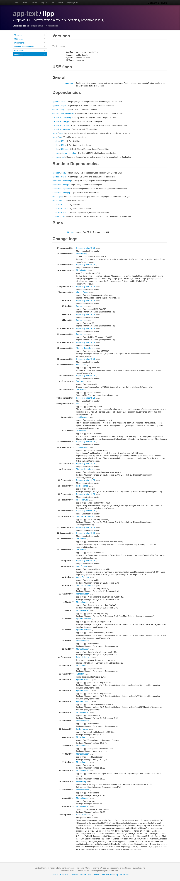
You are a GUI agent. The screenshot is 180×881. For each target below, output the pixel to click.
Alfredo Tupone (82, 292)
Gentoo (55, 874)
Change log (19, 54)
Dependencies (20, 42)
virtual (54, 133)
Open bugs (19, 50)
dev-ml (55, 109)
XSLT (90, 874)
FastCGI (82, 874)
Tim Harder (81, 381)
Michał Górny (81, 253)
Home (17, 2)
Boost (96, 874)
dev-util (55, 113)
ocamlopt (69, 83)
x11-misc (56, 153)
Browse (34, 2)
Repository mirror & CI (85, 248)
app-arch (56, 101)
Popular (44, 2)
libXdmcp (64, 149)
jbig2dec (66, 125)
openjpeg (66, 129)
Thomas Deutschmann (85, 348)
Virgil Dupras (81, 566)
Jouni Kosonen (82, 417)
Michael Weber (82, 593)
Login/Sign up (72, 2)
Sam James (81, 306)
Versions (17, 35)
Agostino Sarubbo (83, 618)
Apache (75, 874)
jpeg (61, 133)
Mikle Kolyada (82, 499)
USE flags (18, 39)
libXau (63, 145)
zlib (60, 137)
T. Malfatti (80, 673)
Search (60, 2)
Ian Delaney (81, 781)
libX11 (63, 141)
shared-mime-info (69, 153)
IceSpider (124, 874)
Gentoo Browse (157, 2)
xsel (63, 157)
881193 (70, 232)
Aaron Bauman (82, 577)
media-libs (56, 117)
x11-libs (55, 141)
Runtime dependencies (24, 46)
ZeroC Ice (104, 874)
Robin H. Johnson (83, 657)
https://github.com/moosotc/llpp (45, 25)
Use (52, 2)
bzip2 (64, 101)
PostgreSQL (65, 874)
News (25, 2)
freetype (66, 121)
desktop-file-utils (67, 113)
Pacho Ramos (82, 485)
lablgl (62, 109)
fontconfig (67, 117)
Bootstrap (114, 874)
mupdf (63, 105)
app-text (25, 13)
